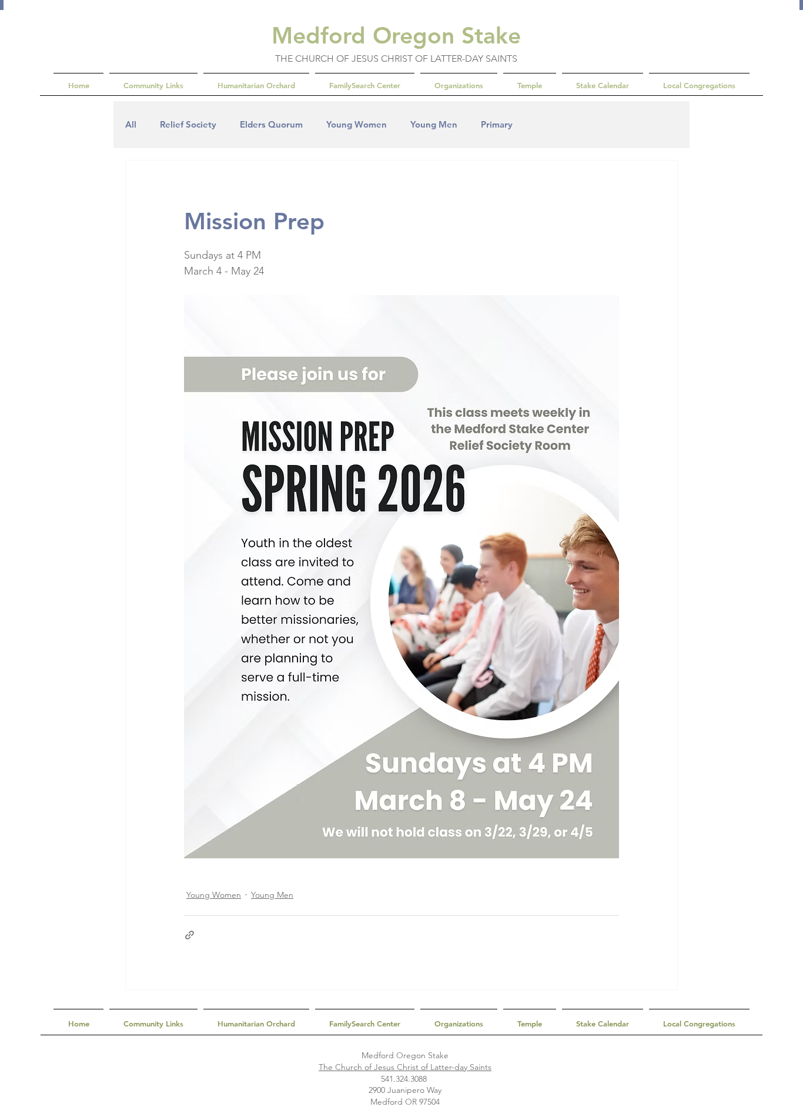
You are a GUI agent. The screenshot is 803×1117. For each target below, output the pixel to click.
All (130, 124)
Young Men (433, 124)
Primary (497, 124)
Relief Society (188, 124)
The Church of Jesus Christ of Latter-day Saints (405, 1067)
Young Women (356, 124)
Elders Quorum (271, 124)
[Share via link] (189, 935)
